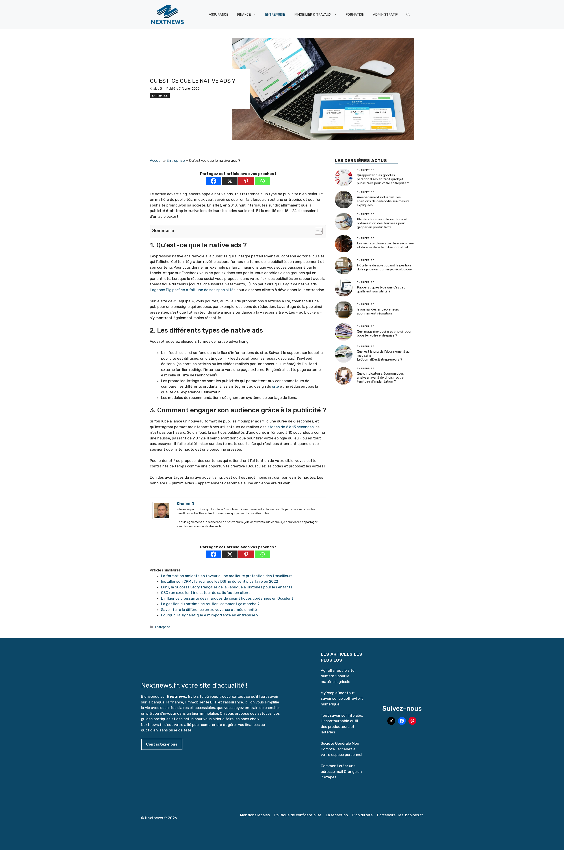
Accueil (156, 160)
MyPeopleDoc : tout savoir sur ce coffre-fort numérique (342, 698)
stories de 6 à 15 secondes (290, 427)
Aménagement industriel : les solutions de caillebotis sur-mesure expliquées (383, 201)
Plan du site (362, 815)
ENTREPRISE (275, 15)
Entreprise (159, 95)
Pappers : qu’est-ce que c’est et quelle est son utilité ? (381, 289)
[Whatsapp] (262, 181)
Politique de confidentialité (297, 815)
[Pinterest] (246, 181)
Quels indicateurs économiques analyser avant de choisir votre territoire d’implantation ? (380, 377)
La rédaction (337, 815)
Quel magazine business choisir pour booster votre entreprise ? (384, 333)
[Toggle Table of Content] (316, 231)
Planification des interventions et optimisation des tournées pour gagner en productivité (382, 223)
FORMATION (355, 15)
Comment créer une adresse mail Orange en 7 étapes (341, 771)
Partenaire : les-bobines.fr (400, 815)
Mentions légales (255, 815)
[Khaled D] (161, 518)
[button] (408, 14)
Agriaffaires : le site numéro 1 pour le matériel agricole (337, 676)
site (275, 386)
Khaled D (156, 89)
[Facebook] (213, 181)
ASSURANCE (218, 15)
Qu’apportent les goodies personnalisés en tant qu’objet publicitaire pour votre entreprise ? (383, 179)
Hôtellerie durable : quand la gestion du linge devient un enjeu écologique (384, 267)
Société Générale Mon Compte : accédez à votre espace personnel (341, 749)
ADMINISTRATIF (385, 15)
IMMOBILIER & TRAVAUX (312, 15)
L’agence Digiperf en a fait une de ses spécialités (193, 290)
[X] (229, 181)
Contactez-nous (161, 744)
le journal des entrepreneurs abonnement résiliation (378, 311)
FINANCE (244, 15)
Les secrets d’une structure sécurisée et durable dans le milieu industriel (385, 245)
